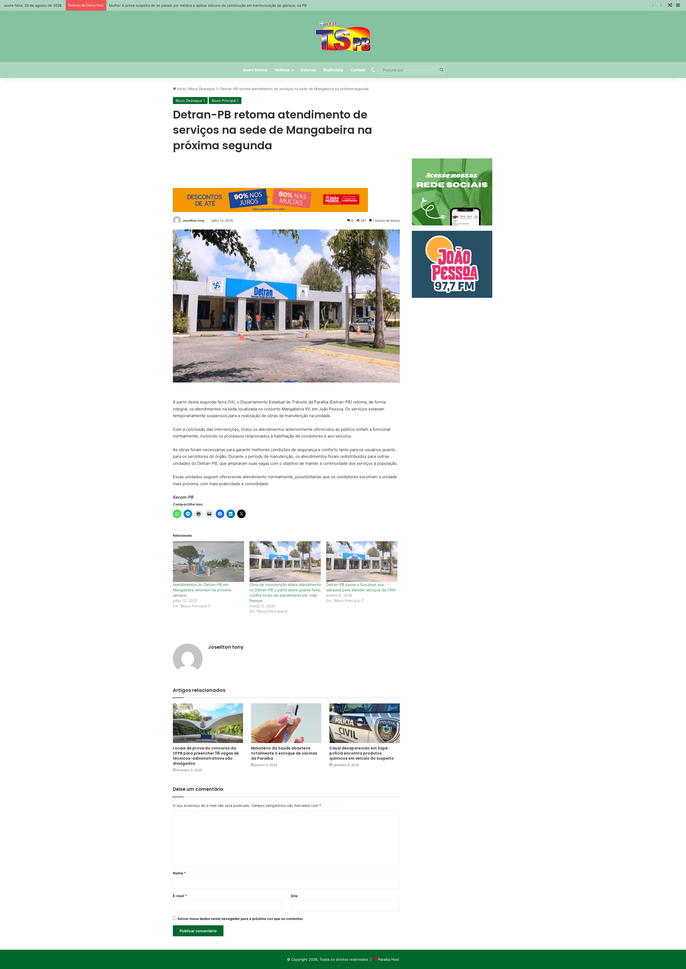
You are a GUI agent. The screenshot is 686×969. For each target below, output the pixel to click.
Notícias (282, 70)
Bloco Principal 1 (225, 100)
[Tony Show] (343, 36)
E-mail (180, 896)
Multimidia (333, 70)
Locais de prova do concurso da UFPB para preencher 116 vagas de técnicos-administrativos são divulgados (206, 755)
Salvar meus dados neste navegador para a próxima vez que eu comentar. (240, 918)
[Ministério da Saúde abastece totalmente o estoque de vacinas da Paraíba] (286, 723)
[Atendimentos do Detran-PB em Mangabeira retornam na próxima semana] (208, 561)
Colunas (308, 70)
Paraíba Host (388, 959)
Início (181, 89)
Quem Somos (255, 70)
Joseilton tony (193, 220)
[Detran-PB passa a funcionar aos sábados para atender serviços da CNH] (361, 561)
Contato (358, 70)
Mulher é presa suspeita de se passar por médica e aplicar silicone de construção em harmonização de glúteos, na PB (208, 5)
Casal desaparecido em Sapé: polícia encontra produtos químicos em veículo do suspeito (361, 753)
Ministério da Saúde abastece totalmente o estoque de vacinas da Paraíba (284, 753)
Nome (179, 873)
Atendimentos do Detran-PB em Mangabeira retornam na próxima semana (202, 589)
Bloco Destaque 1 (203, 89)
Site (294, 896)
